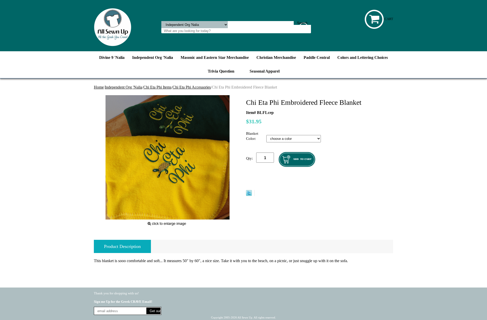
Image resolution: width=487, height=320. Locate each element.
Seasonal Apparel (265, 71)
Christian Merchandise (276, 57)
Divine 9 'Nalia (112, 57)
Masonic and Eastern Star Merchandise (215, 57)
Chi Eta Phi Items (157, 87)
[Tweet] (249, 194)
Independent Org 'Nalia (152, 57)
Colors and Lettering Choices (362, 57)
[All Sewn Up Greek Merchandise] (112, 27)
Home (99, 87)
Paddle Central (317, 57)
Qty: (249, 158)
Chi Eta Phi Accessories (191, 87)
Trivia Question (221, 71)
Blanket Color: (252, 136)
